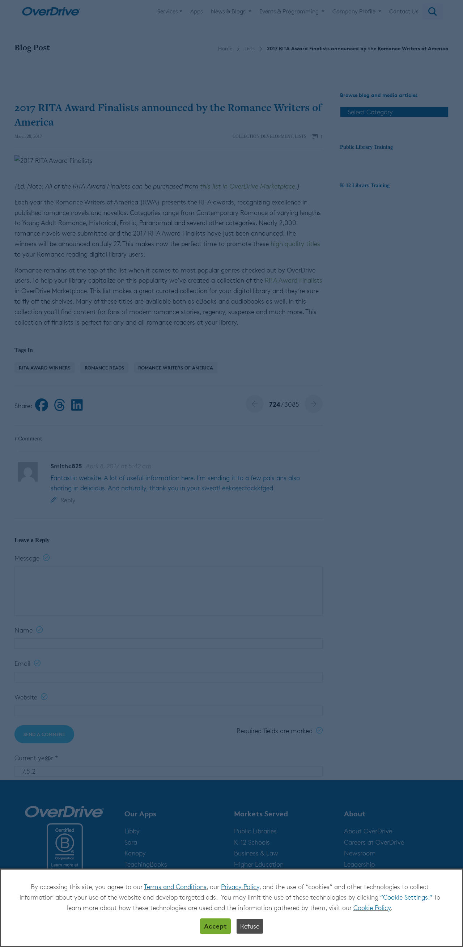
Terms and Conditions (175, 887)
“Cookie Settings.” (406, 897)
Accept (215, 926)
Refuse (249, 926)
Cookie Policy (372, 908)
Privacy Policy (240, 887)
